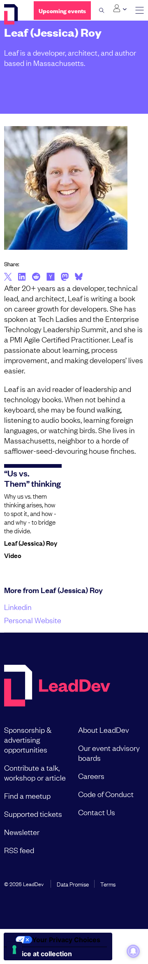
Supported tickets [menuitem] (33, 814)
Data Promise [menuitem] (73, 883)
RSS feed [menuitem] (19, 850)
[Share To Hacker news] (50, 277)
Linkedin (18, 607)
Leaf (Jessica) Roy (30, 542)
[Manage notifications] (133, 951)
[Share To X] (8, 277)
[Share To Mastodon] (65, 278)
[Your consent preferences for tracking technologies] (14, 949)
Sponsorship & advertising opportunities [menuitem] (27, 739)
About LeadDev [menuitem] (103, 729)
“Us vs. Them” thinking (32, 478)
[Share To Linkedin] (22, 277)
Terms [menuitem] (108, 883)
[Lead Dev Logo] (12, 14)
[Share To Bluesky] (79, 278)
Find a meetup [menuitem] (27, 795)
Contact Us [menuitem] (96, 812)
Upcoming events (62, 10)
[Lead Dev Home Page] (57, 686)
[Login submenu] (120, 8)
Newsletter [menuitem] (21, 832)
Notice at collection (41, 954)
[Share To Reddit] (36, 278)
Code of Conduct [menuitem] (106, 794)
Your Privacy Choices (66, 940)
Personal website (32, 620)
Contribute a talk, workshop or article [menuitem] (35, 772)
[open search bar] (101, 10)
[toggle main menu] (139, 10)
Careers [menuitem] (91, 776)
